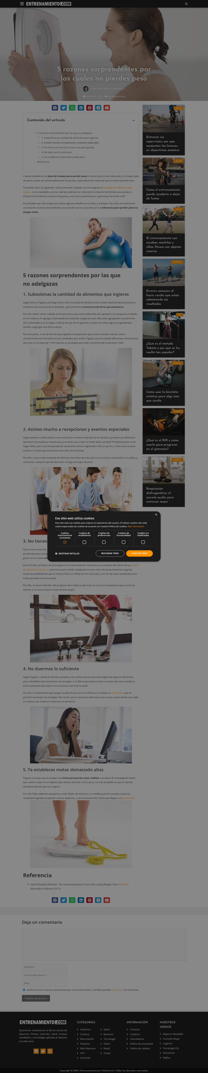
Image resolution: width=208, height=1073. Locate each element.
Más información (136, 526)
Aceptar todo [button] (139, 553)
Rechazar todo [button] (110, 553)
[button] (67, 553)
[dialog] (104, 536)
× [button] (156, 515)
